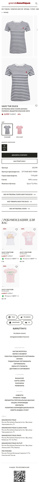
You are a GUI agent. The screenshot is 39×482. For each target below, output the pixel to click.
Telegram (27, 317)
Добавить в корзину (19, 155)
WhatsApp (16, 322)
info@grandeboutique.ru (19, 337)
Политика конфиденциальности (19, 408)
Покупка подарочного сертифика (19, 356)
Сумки (32, 9)
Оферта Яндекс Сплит (19, 410)
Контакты (19, 405)
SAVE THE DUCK (10, 106)
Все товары (6, 9)
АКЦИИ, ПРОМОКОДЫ (19, 403)
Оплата (19, 359)
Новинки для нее (17, 9)
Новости (19, 395)
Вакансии (19, 378)
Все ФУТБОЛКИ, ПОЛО (18, 209)
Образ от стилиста (19, 366)
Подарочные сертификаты (19, 361)
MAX (13, 317)
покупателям (19, 347)
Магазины (19, 383)
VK (29, 322)
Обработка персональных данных (19, 400)
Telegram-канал (19, 333)
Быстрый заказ (19, 161)
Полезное (19, 391)
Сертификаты (19, 364)
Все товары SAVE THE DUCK (18, 202)
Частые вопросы (19, 351)
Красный (19, 137)
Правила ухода (19, 398)
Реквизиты (19, 386)
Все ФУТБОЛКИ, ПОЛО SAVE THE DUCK (18, 194)
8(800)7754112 (19, 328)
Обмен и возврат (19, 354)
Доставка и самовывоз (20, 369)
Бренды (26, 9)
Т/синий (7, 137)
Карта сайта (19, 381)
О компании (19, 374)
